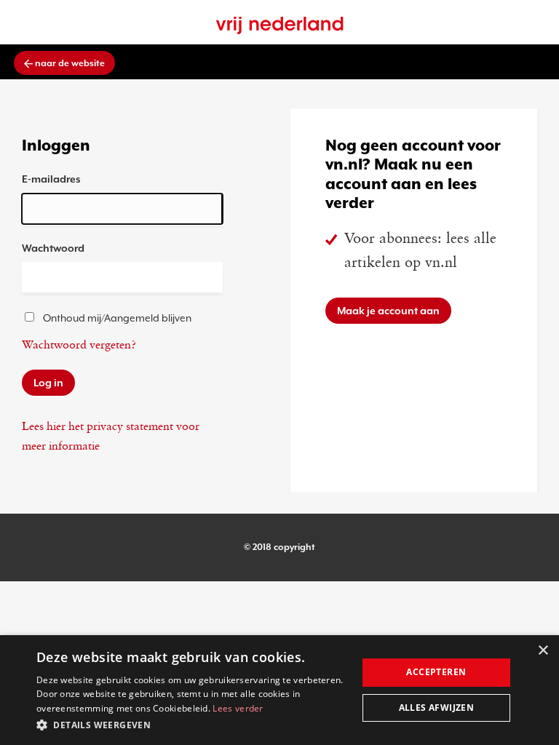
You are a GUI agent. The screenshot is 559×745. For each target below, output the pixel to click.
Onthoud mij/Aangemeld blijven (117, 318)
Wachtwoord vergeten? (79, 345)
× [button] (542, 650)
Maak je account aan (388, 310)
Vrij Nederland (280, 25)
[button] (192, 725)
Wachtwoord (53, 248)
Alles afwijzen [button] (437, 707)
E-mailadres (51, 179)
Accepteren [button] (436, 672)
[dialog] (279, 690)
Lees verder (238, 708)
